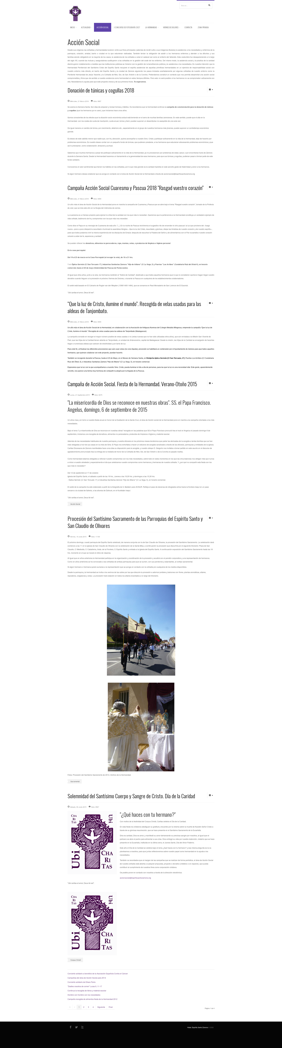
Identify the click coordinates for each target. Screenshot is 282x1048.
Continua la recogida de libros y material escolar (87, 990)
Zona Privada (203, 27)
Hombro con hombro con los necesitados (84, 995)
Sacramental (74, 781)
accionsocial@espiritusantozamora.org (135, 877)
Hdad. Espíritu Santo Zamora (197, 1027)
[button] (210, 90)
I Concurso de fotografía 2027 (127, 27)
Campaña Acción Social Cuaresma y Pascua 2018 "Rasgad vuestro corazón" (135, 187)
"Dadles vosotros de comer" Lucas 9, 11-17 (85, 986)
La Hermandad (151, 27)
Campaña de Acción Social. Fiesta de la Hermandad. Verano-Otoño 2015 (132, 384)
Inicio (72, 27)
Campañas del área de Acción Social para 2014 (87, 977)
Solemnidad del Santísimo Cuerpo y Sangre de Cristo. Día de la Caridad (131, 796)
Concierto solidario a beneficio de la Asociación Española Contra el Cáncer (98, 973)
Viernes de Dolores (170, 27)
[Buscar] (209, 5)
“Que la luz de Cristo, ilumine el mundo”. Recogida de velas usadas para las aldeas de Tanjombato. (134, 307)
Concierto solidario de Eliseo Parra (81, 982)
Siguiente (101, 1007)
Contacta (188, 27)
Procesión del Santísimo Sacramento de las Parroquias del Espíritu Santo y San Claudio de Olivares (135, 522)
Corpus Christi (75, 960)
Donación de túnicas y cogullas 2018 (101, 90)
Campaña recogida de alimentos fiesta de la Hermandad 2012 (92, 999)
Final (111, 1007)
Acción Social (103, 27)
